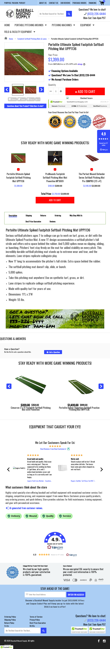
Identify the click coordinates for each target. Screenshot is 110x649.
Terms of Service (36, 616)
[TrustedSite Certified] (79, 630)
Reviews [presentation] (53, 221)
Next (41, 89)
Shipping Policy (10, 619)
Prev (6, 89)
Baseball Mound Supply (19, 641)
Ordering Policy (10, 616)
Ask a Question (54, 352)
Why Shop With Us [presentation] (76, 215)
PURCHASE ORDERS (79, 2)
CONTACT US (53, 2)
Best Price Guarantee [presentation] (33, 221)
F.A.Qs (6, 625)
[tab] (12, 215)
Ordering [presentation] (58, 215)
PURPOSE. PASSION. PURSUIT (14, 2)
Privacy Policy (35, 619)
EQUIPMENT (86, 25)
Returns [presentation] (43, 215)
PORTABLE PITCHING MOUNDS (29, 25)
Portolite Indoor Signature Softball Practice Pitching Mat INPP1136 (79, 408)
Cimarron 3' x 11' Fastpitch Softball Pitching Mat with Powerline (31, 408)
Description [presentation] (13, 215)
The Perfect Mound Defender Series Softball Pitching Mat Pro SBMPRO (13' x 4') (92, 177)
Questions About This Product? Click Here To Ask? (25, 105)
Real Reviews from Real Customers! (53, 448)
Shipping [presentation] (29, 215)
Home (11, 38)
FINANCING (92, 2)
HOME (7, 25)
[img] (55, 446)
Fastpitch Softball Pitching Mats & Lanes (32, 38)
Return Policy (9, 622)
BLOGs (32, 625)
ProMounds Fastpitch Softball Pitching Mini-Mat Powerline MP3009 (55, 177)
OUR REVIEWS (65, 2)
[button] (9, 469)
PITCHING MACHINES (62, 25)
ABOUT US (43, 2)
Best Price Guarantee (38, 622)
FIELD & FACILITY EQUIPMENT (18, 32)
